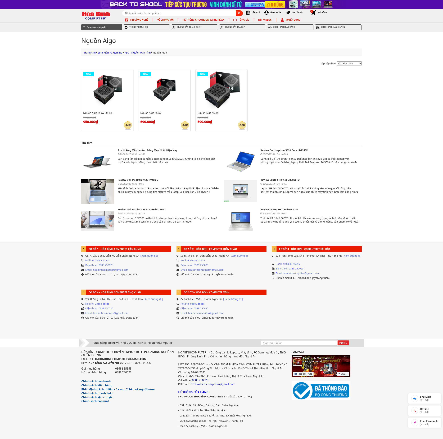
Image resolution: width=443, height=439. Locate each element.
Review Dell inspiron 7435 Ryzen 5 (138, 179)
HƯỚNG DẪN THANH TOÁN (189, 27)
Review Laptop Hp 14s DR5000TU (280, 179)
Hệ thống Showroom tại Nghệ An (203, 19)
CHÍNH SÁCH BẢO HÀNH (284, 27)
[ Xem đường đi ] (150, 255)
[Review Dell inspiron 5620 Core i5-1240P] (240, 162)
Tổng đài (243, 19)
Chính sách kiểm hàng (96, 385)
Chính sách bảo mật (95, 401)
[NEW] (107, 89)
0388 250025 (123, 372)
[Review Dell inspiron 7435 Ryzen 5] (97, 191)
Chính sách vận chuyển (97, 397)
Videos (267, 19)
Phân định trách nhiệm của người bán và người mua (118, 389)
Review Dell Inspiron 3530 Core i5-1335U (142, 209)
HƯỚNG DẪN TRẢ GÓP (235, 27)
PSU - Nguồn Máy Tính (138, 52)
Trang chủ (90, 52)
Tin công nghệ (139, 19)
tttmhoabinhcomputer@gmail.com (212, 384)
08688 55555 (123, 368)
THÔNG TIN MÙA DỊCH (139, 27)
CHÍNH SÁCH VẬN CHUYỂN (333, 27)
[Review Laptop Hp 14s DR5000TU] (240, 191)
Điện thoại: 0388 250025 (99, 265)
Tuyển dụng (293, 19)
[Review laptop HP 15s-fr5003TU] (240, 221)
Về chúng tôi (165, 19)
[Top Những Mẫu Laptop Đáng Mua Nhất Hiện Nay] (97, 162)
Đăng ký (343, 342)
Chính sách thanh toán (97, 393)
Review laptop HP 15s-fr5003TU (279, 209)
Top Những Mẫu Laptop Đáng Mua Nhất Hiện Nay (147, 150)
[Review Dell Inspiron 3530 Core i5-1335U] (97, 221)
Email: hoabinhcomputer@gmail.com (106, 269)
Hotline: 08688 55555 (97, 260)
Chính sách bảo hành (96, 381)
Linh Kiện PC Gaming (110, 52)
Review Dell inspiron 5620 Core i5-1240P (284, 150)
